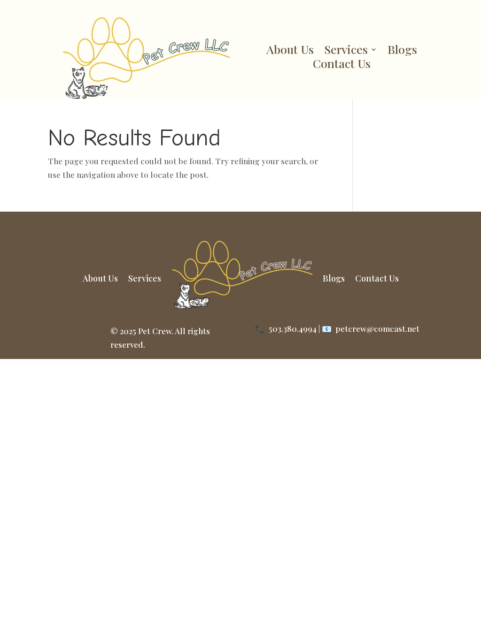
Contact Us (342, 65)
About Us (290, 51)
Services (346, 51)
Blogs (402, 51)
